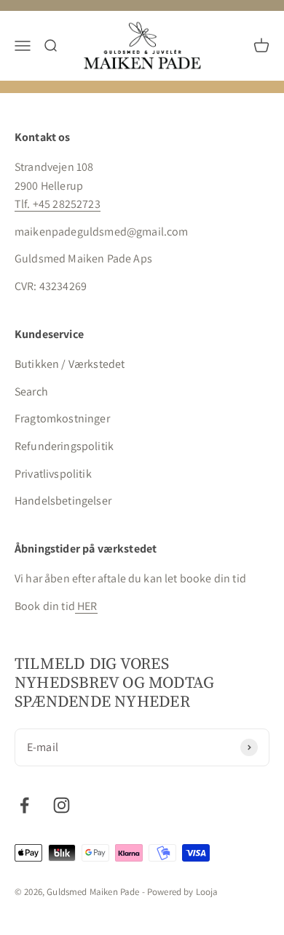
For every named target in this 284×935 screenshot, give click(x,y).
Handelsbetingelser (63, 500)
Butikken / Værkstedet (70, 364)
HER (86, 606)
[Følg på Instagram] (61, 805)
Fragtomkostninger (62, 418)
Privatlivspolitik (53, 473)
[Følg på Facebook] (24, 805)
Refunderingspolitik (64, 446)
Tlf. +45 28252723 (57, 204)
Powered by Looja (182, 892)
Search (31, 391)
